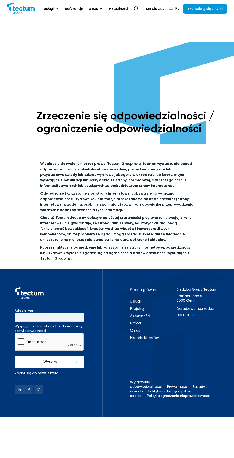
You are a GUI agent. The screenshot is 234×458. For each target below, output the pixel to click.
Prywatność (177, 387)
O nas (135, 331)
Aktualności (140, 316)
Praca (135, 323)
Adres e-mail (24, 310)
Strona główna (143, 290)
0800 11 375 (186, 315)
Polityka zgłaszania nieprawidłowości (178, 396)
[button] (51, 8)
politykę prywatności (30, 330)
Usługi (135, 301)
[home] (21, 9)
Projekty (137, 309)
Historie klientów (144, 338)
